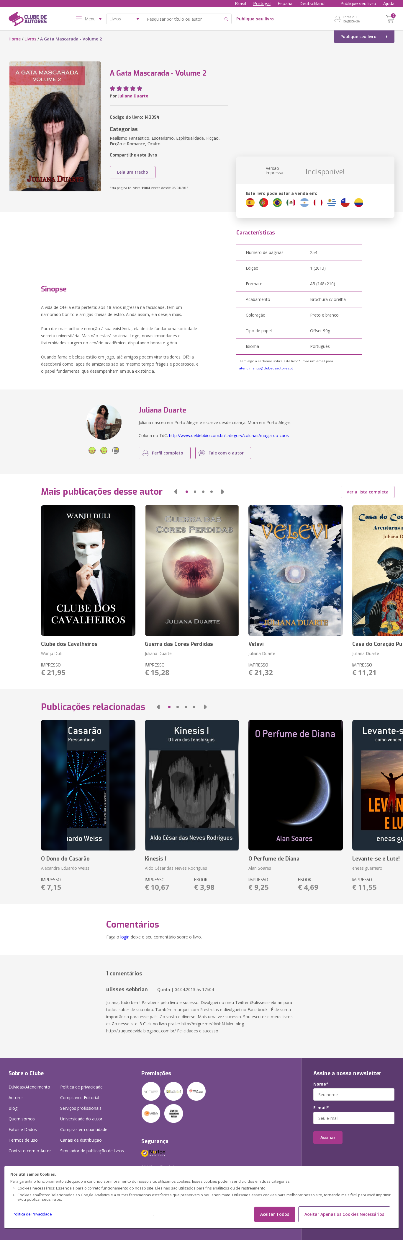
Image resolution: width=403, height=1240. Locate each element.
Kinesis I (155, 858)
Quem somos (22, 1119)
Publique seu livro (358, 3)
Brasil (240, 3)
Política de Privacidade (32, 1214)
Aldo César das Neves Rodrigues (176, 868)
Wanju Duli (51, 653)
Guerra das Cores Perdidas (179, 644)
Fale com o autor (226, 453)
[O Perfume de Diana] (295, 785)
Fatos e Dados (23, 1129)
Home (15, 39)
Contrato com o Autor (30, 1150)
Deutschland (312, 3)
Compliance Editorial (79, 1097)
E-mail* (321, 1107)
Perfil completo (167, 453)
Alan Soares (259, 868)
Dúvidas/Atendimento (29, 1087)
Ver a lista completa (368, 492)
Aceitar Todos (274, 1214)
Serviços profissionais (80, 1108)
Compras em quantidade (83, 1129)
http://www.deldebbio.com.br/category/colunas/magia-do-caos (229, 435)
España (285, 3)
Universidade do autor (81, 1119)
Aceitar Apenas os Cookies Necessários (344, 1214)
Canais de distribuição (81, 1140)
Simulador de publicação (92, 1150)
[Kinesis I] (192, 785)
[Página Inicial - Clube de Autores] (28, 20)
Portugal (262, 3)
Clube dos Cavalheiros (69, 644)
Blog (13, 1108)
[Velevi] (295, 570)
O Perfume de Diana (273, 858)
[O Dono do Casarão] (88, 785)
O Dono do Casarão (65, 858)
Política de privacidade (81, 1087)
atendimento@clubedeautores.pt (266, 368)
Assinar (327, 1137)
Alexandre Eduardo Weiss (65, 868)
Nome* (320, 1084)
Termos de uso (23, 1140)
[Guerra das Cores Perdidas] (192, 570)
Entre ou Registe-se (351, 18)
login (125, 937)
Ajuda (388, 3)
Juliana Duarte (133, 96)
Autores (16, 1097)
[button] (175, 492)
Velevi (256, 644)
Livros (30, 39)
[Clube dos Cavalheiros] (88, 570)
